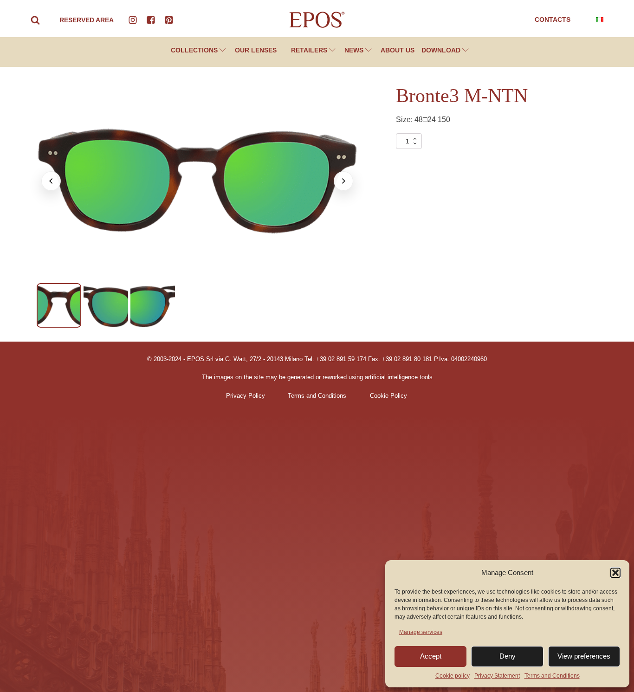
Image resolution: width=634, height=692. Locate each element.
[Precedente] (51, 181)
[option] (59, 305)
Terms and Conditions (552, 676)
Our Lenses (256, 50)
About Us (397, 50)
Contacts (552, 19)
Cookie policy (452, 676)
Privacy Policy (245, 396)
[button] (615, 572)
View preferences (583, 656)
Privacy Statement (497, 676)
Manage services (420, 632)
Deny (507, 656)
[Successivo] (343, 181)
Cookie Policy (388, 396)
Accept (430, 656)
